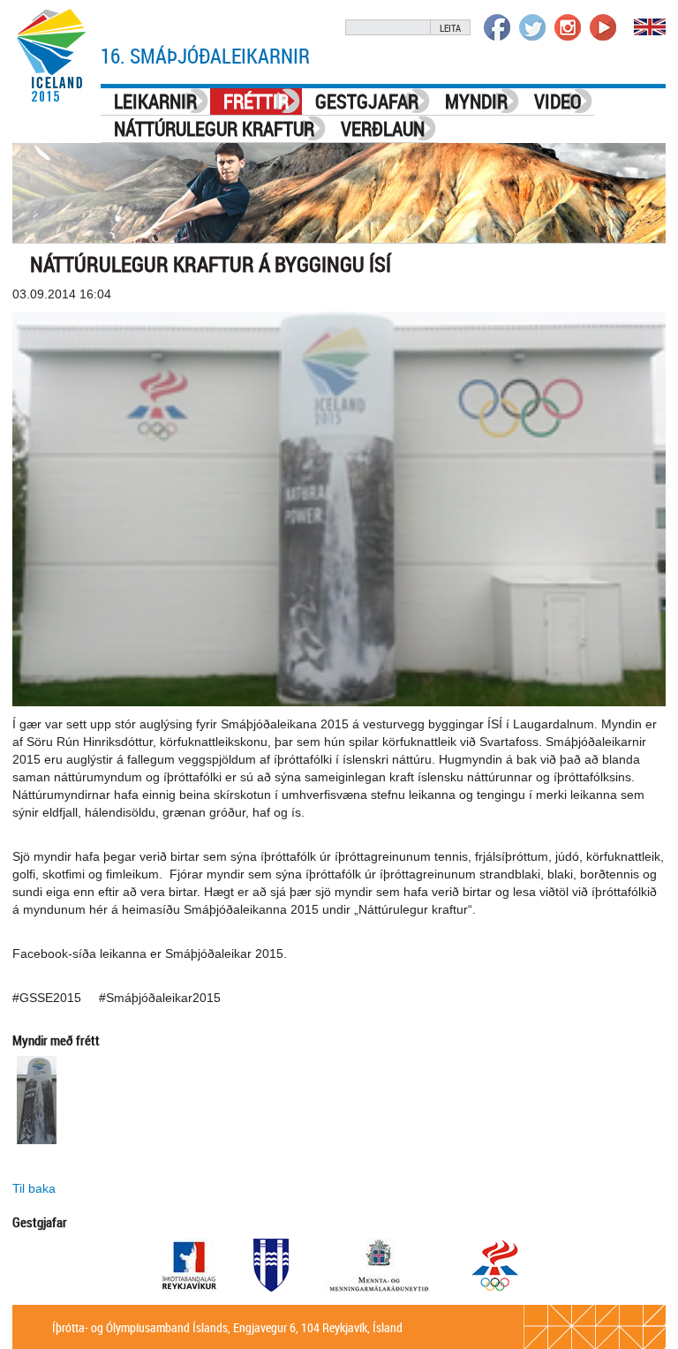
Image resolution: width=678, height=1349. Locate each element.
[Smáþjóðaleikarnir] (52, 55)
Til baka (34, 1188)
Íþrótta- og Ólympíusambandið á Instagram (567, 27)
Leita (450, 27)
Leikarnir (155, 101)
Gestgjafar (366, 101)
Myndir (476, 101)
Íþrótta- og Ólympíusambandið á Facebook (497, 27)
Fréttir (256, 101)
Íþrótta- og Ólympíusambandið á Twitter (532, 27)
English (650, 27)
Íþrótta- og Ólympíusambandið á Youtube (603, 27)
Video (557, 101)
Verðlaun (383, 128)
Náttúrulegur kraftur (214, 128)
